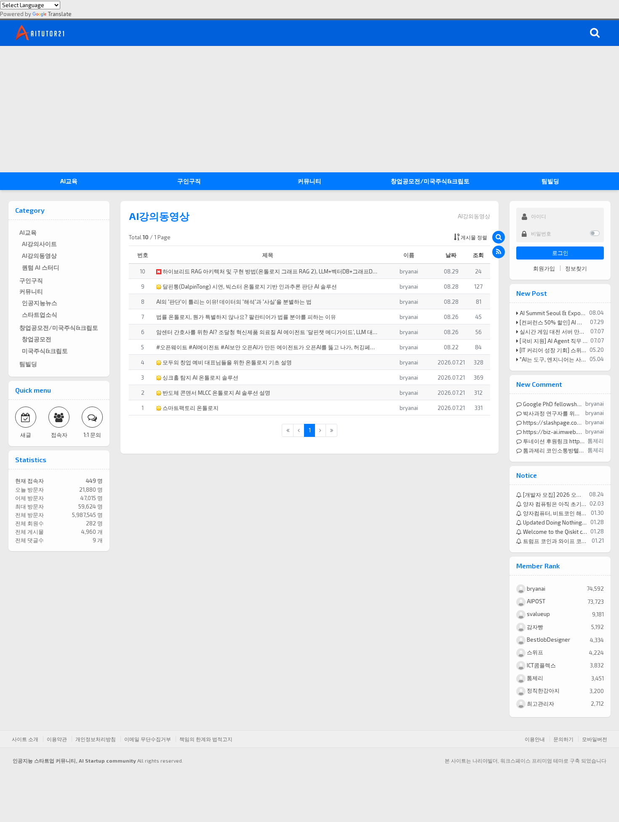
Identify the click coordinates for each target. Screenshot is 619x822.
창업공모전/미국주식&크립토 (430, 181)
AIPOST (535, 601)
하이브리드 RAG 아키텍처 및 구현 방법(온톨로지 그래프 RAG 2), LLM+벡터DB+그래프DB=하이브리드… (270, 271)
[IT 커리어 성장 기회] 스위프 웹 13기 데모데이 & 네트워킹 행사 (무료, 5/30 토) (552, 350)
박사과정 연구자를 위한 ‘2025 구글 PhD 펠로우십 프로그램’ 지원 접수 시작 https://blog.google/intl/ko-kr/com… (552, 413)
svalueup (538, 613)
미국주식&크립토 (45, 350)
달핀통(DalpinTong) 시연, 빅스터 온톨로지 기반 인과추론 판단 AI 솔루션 (249, 286)
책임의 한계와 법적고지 (205, 739)
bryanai (535, 588)
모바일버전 (594, 739)
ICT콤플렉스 (541, 665)
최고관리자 (540, 703)
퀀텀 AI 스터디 (40, 267)
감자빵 (534, 627)
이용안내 (535, 739)
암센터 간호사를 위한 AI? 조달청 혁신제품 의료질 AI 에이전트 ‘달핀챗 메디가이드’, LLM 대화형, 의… (267, 332)
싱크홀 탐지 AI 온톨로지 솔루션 (199, 377)
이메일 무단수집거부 (147, 739)
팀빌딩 (550, 181)
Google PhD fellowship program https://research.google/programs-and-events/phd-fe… (552, 404)
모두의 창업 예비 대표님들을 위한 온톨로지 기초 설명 (226, 362)
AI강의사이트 (39, 243)
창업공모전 (36, 339)
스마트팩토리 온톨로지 (190, 407)
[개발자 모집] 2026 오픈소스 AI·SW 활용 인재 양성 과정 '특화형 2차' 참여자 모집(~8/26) (554, 494)
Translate (60, 14)
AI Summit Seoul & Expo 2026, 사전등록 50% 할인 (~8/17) (552, 313)
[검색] (594, 32)
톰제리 (534, 678)
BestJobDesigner (548, 639)
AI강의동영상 (39, 255)
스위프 (534, 652)
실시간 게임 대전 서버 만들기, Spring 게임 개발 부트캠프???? (553, 331)
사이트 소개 (25, 739)
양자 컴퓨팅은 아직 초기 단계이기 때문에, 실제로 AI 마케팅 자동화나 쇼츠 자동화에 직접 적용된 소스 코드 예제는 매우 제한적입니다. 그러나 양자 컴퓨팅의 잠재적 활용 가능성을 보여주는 (554, 504)
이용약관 (57, 739)
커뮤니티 (309, 181)
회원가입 (544, 268)
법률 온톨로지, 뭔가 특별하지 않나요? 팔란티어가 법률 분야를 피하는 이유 (246, 316)
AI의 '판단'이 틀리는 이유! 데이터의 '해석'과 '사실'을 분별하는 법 (234, 301)
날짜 (451, 255)
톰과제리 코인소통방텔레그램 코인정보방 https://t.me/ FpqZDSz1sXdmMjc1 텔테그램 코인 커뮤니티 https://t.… (553, 450)
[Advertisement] (309, 109)
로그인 (560, 252)
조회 (478, 255)
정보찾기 (576, 268)
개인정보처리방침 (95, 739)
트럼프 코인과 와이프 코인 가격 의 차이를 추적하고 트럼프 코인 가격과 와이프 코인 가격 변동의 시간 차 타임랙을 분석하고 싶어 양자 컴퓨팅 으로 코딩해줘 (555, 541)
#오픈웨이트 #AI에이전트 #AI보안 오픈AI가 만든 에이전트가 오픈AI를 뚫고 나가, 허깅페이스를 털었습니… (267, 347)
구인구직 (189, 181)
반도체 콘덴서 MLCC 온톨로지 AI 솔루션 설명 (215, 392)
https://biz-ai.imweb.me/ (552, 431)
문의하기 (563, 739)
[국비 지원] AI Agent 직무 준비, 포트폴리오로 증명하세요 (553, 340)
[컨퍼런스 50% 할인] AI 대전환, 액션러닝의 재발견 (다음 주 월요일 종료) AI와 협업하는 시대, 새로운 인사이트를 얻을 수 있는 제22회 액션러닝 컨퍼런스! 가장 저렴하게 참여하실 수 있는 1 (552, 322)
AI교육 (68, 181)
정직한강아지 (543, 690)
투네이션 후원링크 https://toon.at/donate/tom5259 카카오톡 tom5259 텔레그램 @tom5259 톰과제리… (553, 441)
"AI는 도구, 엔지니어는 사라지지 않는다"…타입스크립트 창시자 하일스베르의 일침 (552, 359)
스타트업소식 (39, 314)
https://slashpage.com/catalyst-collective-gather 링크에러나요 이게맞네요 (552, 422)
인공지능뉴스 (39, 302)
